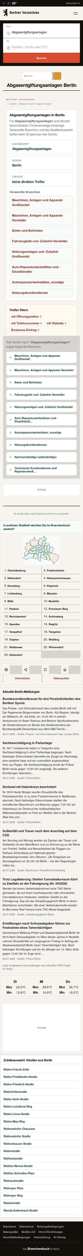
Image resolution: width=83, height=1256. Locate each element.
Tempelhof (15, 632)
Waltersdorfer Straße (16, 1136)
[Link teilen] (25, 669)
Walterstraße (11, 1151)
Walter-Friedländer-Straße (20, 1077)
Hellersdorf (14, 578)
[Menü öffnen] (75, 13)
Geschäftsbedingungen (16, 1237)
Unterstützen (22, 678)
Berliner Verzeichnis (20, 99)
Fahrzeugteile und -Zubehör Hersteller (40, 241)
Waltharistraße (13, 1158)
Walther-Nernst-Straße (18, 1166)
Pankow (14, 609)
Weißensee (15, 647)
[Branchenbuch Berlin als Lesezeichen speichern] (45, 669)
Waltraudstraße (13, 1181)
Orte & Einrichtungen (51, 1232)
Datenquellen (61, 678)
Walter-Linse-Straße (16, 1114)
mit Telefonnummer (26, 323)
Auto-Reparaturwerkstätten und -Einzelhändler (36, 269)
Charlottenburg (16, 570)
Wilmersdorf (56, 647)
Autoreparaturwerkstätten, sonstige (38, 282)
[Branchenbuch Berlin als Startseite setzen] (65, 669)
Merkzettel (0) (73, 3)
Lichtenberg (15, 593)
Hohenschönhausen (59, 578)
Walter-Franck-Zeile (16, 1069)
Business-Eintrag (25, 330)
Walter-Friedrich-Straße (18, 1084)
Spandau (14, 624)
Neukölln (54, 601)
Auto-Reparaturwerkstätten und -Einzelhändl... (36, 419)
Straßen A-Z (28, 1232)
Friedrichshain (55, 570)
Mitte (10, 601)
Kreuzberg (14, 586)
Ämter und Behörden (27, 230)
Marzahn (52, 593)
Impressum (9, 1226)
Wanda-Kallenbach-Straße (20, 1210)
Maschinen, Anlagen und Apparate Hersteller (37, 217)
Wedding (54, 639)
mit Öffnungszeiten (26, 316)
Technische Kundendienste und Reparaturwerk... (35, 469)
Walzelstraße (11, 1203)
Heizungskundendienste (30, 292)
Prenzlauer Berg (58, 609)
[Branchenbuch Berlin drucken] (6, 669)
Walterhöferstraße (15, 1092)
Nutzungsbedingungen (50, 1226)
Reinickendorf (17, 616)
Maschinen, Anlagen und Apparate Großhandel (37, 202)
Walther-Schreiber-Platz (18, 1173)
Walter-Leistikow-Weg (17, 1106)
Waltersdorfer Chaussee (19, 1129)
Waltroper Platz (13, 1188)
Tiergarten (55, 632)
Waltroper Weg (13, 1195)
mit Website (56, 323)
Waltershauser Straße (17, 1144)
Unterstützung (42, 1237)
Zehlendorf (15, 655)
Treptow (14, 639)
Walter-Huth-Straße (16, 1099)
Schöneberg (56, 616)
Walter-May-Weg (14, 1121)
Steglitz (53, 624)
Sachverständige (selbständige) (35, 457)
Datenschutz (26, 1226)
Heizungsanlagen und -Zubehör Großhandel (35, 254)
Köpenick (52, 586)
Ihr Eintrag (60, 1237)
